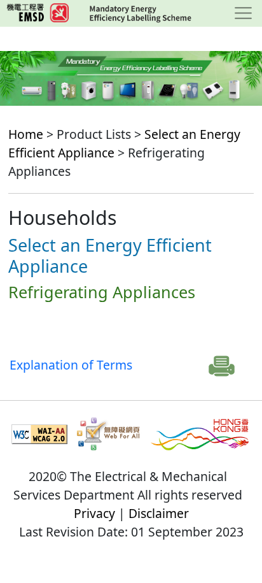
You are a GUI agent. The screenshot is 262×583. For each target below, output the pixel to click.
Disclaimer (158, 513)
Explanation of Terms (71, 364)
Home (25, 134)
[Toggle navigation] (243, 13)
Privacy (94, 513)
